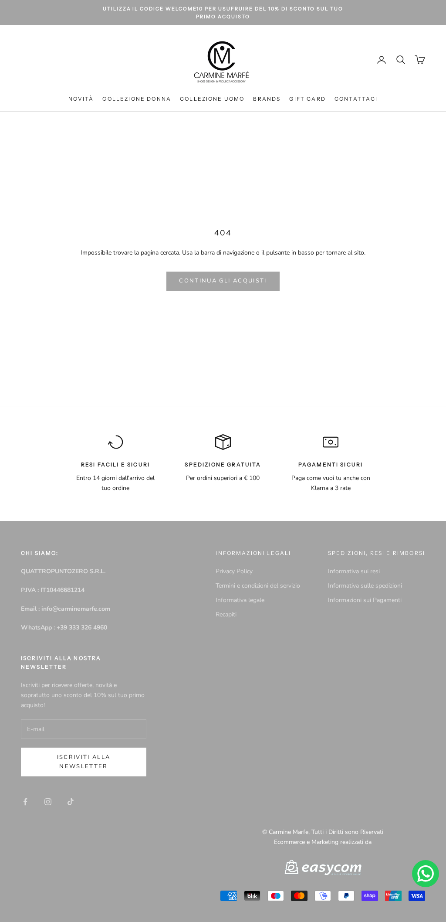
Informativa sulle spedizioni (365, 586)
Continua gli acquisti (223, 281)
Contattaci (356, 98)
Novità (81, 98)
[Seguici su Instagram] (48, 801)
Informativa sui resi (354, 571)
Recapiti (226, 614)
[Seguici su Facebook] (25, 801)
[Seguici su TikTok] (70, 801)
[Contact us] (425, 873)
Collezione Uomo (212, 98)
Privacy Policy (234, 571)
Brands (266, 98)
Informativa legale (240, 600)
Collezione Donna (136, 98)
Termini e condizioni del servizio (258, 586)
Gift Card (307, 98)
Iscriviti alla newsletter (84, 761)
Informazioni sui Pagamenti (365, 600)
